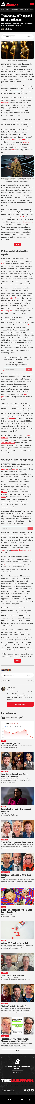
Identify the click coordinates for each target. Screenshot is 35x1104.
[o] (17, 761)
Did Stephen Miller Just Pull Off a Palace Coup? (16, 876)
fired (22, 217)
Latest (8, 717)
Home (2, 10)
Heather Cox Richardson (17, 979)
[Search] (21, 717)
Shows (21, 10)
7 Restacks (20, 670)
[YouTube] (32, 1090)
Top (3, 717)
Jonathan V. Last (7, 747)
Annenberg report (8, 443)
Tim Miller (5, 782)
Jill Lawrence (8, 28)
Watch (7, 10)
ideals (13, 150)
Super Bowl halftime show (21, 550)
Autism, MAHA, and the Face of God (14, 943)
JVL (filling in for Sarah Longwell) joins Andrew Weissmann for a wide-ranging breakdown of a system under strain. (17, 1044)
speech (7, 564)
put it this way (26, 222)
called (28, 325)
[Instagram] (25, 1090)
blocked (4, 492)
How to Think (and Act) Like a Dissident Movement (16, 810)
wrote (3, 264)
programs (5, 469)
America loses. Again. (6, 914)
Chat (26, 10)
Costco (3, 550)
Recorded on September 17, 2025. (9, 978)
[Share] (29, 1100)
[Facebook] (28, 1090)
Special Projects (29, 1086)
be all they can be (7, 311)
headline (11, 418)
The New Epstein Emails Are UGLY (13, 1006)
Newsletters (14, 10)
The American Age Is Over (11, 743)
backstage (5, 103)
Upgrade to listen (9, 36)
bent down (16, 91)
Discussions (14, 717)
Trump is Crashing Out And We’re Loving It (17, 842)
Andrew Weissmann (8, 1047)
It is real (13, 298)
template (28, 374)
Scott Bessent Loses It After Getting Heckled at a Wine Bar (14, 775)
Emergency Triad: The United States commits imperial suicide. (16, 746)
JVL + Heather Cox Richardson (12, 975)
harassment (11, 139)
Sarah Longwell (7, 848)
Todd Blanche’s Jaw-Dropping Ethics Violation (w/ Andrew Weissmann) (15, 1040)
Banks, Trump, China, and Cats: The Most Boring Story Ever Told (16, 911)
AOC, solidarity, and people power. (9, 814)
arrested (26, 142)
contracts (15, 469)
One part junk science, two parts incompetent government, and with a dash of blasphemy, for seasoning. (17, 946)
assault (22, 139)
